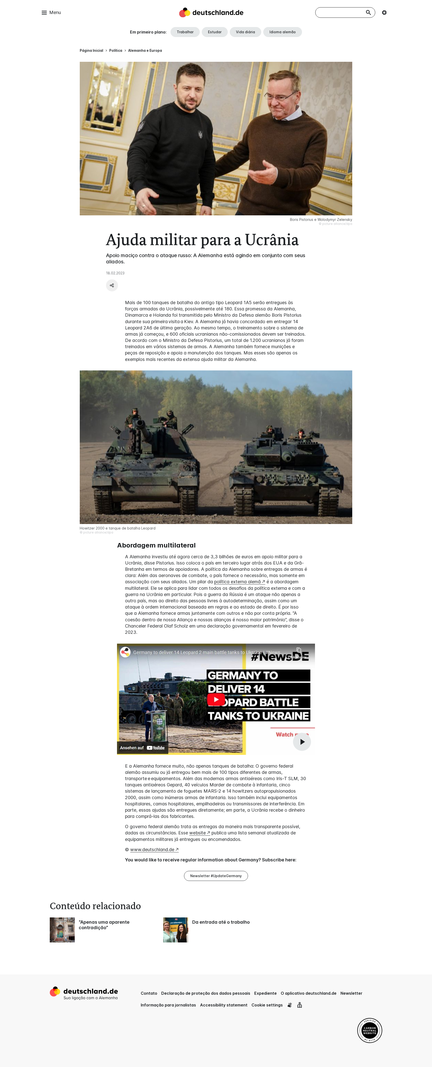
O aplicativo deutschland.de (308, 993)
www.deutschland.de (152, 849)
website (197, 832)
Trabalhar (185, 32)
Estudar (215, 32)
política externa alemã (237, 581)
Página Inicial (91, 50)
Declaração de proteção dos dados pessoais (205, 993)
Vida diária (245, 32)
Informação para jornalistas (168, 1004)
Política (115, 50)
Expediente (265, 993)
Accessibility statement (224, 1004)
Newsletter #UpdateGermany (216, 876)
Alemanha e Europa (145, 50)
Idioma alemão (283, 32)
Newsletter (351, 993)
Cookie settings (267, 1004)
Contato (149, 993)
